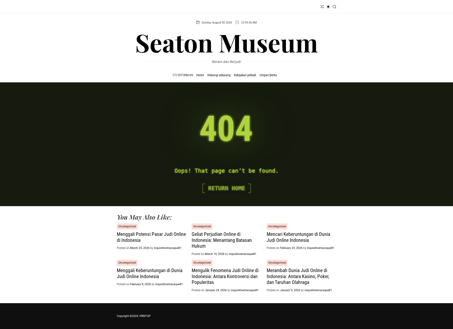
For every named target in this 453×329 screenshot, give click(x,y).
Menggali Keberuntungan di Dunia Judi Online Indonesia (149, 273)
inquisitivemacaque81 (168, 248)
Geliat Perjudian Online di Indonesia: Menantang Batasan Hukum (222, 240)
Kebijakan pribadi (245, 75)
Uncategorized (127, 226)
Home (200, 75)
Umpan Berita (268, 75)
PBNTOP (145, 316)
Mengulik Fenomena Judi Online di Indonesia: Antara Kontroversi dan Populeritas (225, 276)
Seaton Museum (226, 42)
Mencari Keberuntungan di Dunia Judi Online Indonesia (298, 237)
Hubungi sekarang (219, 75)
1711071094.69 (183, 75)
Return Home (226, 188)
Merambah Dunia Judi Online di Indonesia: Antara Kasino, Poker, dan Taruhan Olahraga (298, 276)
